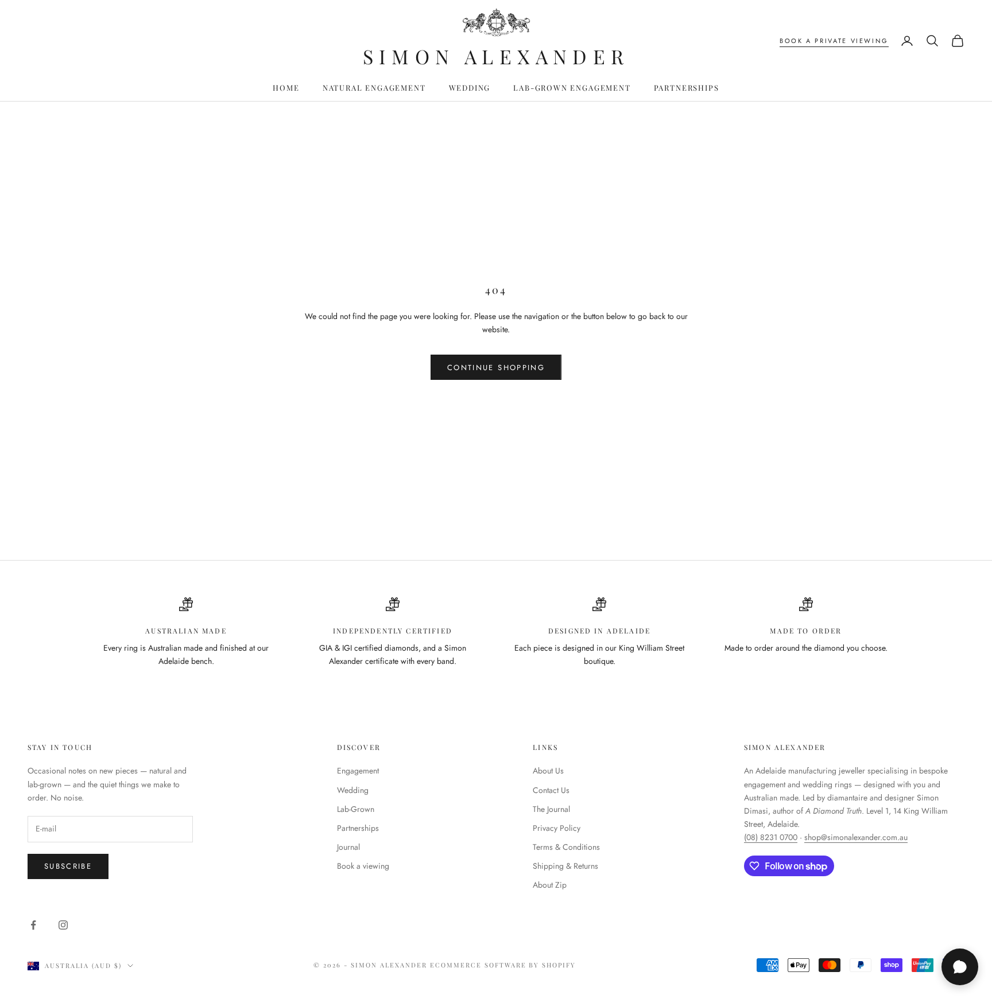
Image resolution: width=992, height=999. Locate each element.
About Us (548, 770)
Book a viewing (363, 866)
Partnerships (686, 87)
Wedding (470, 87)
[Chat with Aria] (959, 967)
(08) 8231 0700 (770, 837)
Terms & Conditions (566, 847)
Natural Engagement (374, 87)
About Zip (550, 885)
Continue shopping (496, 367)
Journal (348, 847)
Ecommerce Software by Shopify (503, 965)
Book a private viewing (834, 40)
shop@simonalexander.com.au (856, 837)
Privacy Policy (556, 828)
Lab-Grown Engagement (571, 87)
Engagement (358, 770)
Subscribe (68, 866)
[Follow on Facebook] (33, 925)
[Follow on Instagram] (63, 925)
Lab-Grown (355, 809)
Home (286, 87)
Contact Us (551, 790)
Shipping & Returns (565, 866)
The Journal (551, 809)
